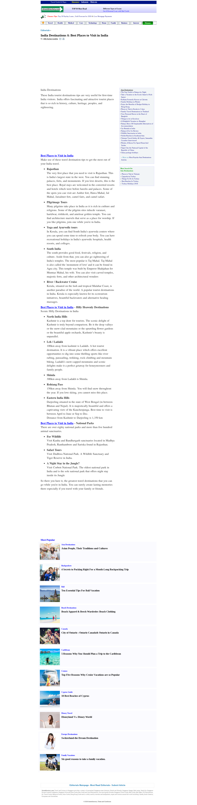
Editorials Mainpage (79, 785)
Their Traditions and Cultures (92, 548)
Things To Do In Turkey (130, 179)
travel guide (105, 792)
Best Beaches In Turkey (130, 181)
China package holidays (129, 152)
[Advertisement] (66, 64)
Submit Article (118, 785)
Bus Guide (81, 792)
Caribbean (65, 650)
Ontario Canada (87, 632)
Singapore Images (127, 790)
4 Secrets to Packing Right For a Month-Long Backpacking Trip (95, 569)
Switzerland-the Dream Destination (79, 738)
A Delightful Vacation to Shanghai (133, 121)
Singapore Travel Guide (121, 792)
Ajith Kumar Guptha (50, 39)
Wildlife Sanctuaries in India (131, 133)
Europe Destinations (69, 734)
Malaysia (93, 2)
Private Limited (46, 792)
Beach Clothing (107, 611)
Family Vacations (68, 755)
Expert (142, 138)
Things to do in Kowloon (130, 119)
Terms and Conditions (104, 801)
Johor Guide (66, 794)
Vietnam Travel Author (129, 138)
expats (113, 794)
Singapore (75, 2)
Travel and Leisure (60, 790)
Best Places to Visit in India (89, 35)
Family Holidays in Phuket (130, 102)
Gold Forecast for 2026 (83, 16)
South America (148, 794)
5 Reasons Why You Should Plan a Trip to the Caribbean (91, 653)
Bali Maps (139, 792)
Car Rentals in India (128, 128)
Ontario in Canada (109, 632)
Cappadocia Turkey (129, 176)
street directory (105, 790)
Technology (92, 23)
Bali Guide (132, 792)
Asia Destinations (68, 545)
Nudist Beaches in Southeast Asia (132, 136)
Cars (81, 23)
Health (60, 23)
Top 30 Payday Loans (66, 16)
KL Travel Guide (47, 794)
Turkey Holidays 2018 (130, 184)
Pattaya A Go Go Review (130, 131)
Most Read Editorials (100, 785)
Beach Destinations (68, 608)
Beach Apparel (69, 611)
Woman (148, 23)
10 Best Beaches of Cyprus (75, 696)
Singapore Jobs (62, 796)
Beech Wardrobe (89, 611)
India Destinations (53, 35)
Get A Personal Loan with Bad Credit (116, 11)
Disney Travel (66, 713)
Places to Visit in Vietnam (131, 174)
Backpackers (66, 566)
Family (113, 23)
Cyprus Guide (67, 692)
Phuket (123, 143)
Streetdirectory (92, 801)
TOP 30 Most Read (79, 9)
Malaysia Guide (57, 794)
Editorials (45, 30)
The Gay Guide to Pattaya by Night (133, 92)
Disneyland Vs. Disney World (76, 717)
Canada (64, 629)
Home (104, 23)
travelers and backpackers (102, 794)
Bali (62, 587)
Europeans (45, 796)
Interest (136, 23)
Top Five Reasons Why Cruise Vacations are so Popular (90, 674)
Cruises (64, 671)
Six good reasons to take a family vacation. (83, 759)
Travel (50, 23)
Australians (54, 796)
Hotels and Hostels (116, 790)
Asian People (68, 548)
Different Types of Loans (112, 9)
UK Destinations (148, 792)
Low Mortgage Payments (103, 16)
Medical (71, 23)
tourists (119, 794)
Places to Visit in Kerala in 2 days (133, 109)
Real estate (137, 790)
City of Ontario (69, 632)
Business (124, 23)
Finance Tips (52, 16)
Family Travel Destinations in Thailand (135, 111)
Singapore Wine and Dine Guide (68, 792)
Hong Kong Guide (76, 794)
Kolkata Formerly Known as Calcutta (134, 99)
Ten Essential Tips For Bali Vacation (80, 590)
